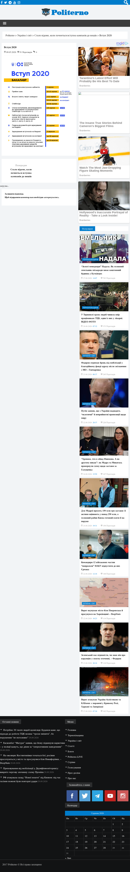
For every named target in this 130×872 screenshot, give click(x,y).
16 (123, 835)
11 (76, 835)
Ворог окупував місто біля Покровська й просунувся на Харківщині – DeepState (102, 612)
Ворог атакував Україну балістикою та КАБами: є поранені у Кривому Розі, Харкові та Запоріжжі (101, 703)
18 (76, 841)
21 (104, 841)
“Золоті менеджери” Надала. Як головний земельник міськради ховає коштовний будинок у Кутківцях (102, 270)
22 (114, 841)
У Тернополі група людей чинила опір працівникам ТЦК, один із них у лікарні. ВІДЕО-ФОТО (102, 318)
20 (95, 841)
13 (95, 835)
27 (95, 847)
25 (76, 847)
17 (67, 841)
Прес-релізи (74, 772)
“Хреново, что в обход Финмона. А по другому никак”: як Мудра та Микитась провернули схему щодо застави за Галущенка (101, 464)
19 (86, 841)
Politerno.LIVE (75, 756)
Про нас (72, 778)
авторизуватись (51, 197)
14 (104, 835)
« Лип (68, 858)
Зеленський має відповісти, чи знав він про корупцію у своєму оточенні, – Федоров (103, 656)
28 (104, 847)
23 (123, 841)
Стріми (71, 762)
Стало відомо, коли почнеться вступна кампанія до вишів (21, 173)
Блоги (71, 751)
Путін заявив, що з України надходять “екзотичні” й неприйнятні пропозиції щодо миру (103, 414)
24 (67, 847)
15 (114, 835)
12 (86, 835)
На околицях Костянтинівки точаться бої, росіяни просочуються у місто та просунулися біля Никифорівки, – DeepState (30, 759)
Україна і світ (89, 356)
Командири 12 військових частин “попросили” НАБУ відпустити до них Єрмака (100, 566)
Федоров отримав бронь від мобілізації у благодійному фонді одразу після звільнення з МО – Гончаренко (103, 366)
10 (67, 835)
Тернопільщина (90, 259)
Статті (71, 746)
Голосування (74, 767)
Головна (72, 729)
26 (86, 847)
